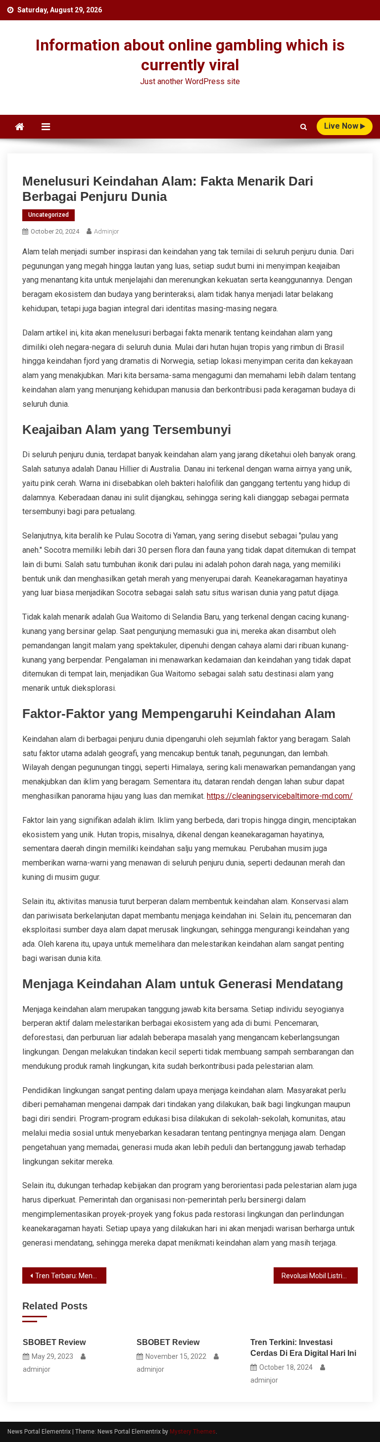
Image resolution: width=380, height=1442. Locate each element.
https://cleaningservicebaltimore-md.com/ (280, 796)
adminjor (106, 231)
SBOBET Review (54, 1342)
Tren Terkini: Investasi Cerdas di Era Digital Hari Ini (303, 1347)
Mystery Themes (193, 1431)
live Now (342, 126)
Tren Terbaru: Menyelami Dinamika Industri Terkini (70, 1276)
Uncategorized (48, 214)
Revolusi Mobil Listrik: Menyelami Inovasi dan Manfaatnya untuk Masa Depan (319, 1276)
